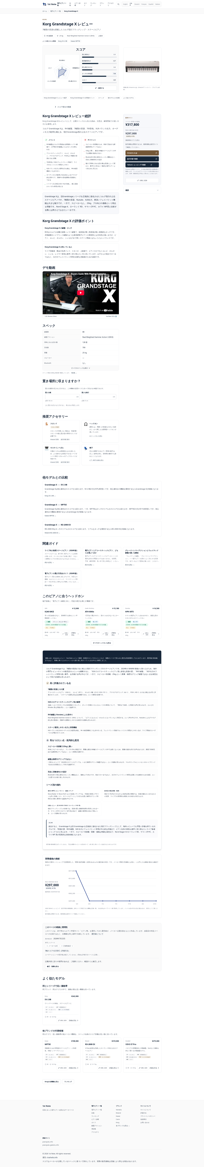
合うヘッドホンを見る (95, 436)
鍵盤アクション (96, 1126)
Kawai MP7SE (75, 41)
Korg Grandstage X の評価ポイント (82, 98)
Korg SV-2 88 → (50, 496)
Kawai (118, 1116)
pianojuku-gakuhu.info (50, 1145)
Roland (118, 1113)
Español (151, 4)
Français (144, 4)
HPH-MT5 (129, 611)
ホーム (44, 11)
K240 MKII (49, 611)
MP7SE (48, 1044)
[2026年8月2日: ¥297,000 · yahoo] (142, 900)
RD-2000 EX (90, 1044)
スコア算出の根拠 (64, 107)
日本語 (131, 4)
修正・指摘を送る (53, 966)
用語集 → (74, 373)
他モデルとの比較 (114, 98)
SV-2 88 (48, 999)
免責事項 (143, 1119)
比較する (101, 88)
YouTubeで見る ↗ (111, 316)
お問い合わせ (144, 1122)
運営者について (97, 934)
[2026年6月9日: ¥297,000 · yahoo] (89, 900)
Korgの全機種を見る (52, 1082)
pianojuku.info (47, 1142)
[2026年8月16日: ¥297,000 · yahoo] (156, 900)
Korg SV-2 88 (62, 41)
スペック (101, 98)
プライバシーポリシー (147, 1116)
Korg (44, 19)
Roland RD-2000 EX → (52, 533)
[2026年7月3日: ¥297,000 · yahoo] (116, 900)
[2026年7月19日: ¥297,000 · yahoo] (129, 900)
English (125, 4)
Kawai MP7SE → (50, 516)
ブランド (102, 4)
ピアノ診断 (78, 4)
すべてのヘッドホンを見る (102, 643)
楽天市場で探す (65, 439)
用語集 (93, 1129)
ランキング (93, 4)
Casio (118, 1119)
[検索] (118, 4)
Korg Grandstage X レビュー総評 (55, 98)
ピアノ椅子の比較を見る (96, 460)
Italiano (157, 4)
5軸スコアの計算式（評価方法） (57, 951)
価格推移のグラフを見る (132, 140)
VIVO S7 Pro (130, 1044)
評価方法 (143, 1113)
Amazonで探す (54, 439)
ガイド (85, 4)
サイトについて (145, 1110)
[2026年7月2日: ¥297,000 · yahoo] (102, 900)
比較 (70, 4)
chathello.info (52, 1157)
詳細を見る (73, 634)
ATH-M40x (89, 611)
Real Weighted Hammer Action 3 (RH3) (97, 337)
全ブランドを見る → (123, 1126)
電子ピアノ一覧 (61, 4)
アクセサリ (111, 4)
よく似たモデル (128, 98)
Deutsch (137, 4)
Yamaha (119, 1110)
